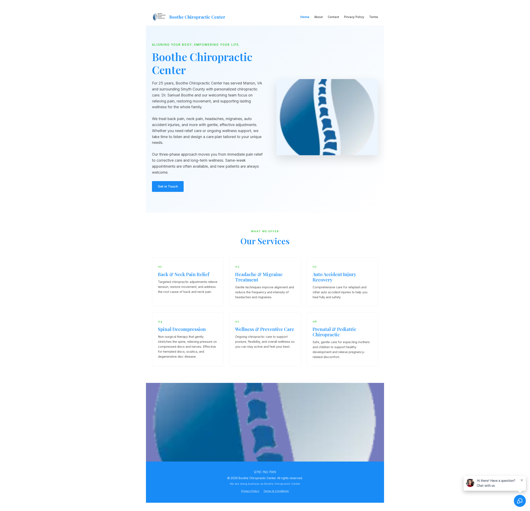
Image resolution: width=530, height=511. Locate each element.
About (318, 17)
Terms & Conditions (276, 491)
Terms (373, 17)
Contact (333, 17)
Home (304, 17)
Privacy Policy (354, 17)
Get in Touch (168, 186)
